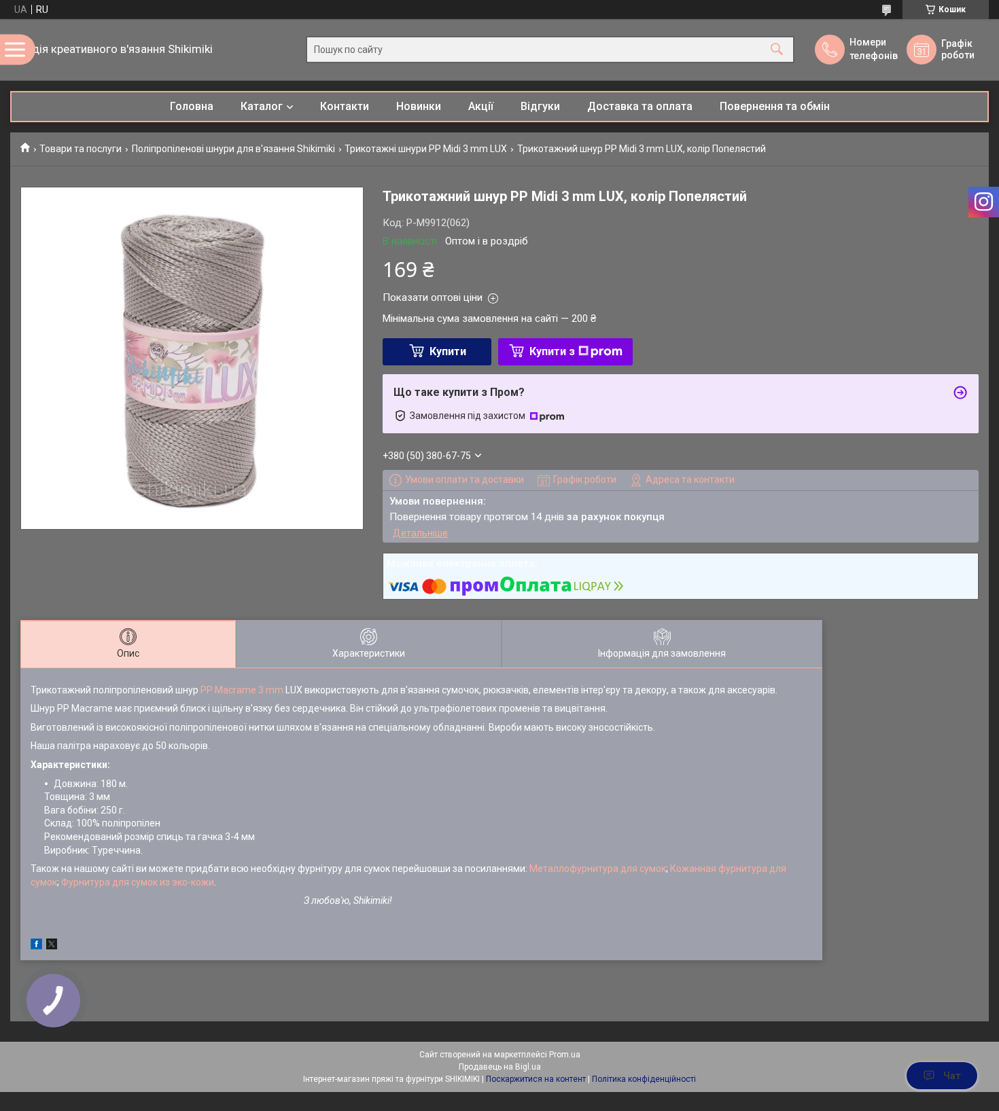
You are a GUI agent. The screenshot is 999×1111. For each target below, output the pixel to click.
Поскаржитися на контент (536, 1079)
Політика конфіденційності (644, 1079)
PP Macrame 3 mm (241, 690)
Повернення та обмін (775, 106)
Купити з (552, 351)
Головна (191, 106)
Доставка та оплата (640, 106)
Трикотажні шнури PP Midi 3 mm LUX (426, 148)
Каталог (262, 106)
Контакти (344, 106)
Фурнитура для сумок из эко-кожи (137, 882)
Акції (480, 106)
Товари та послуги (80, 148)
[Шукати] (776, 49)
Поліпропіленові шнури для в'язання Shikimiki (233, 148)
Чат (952, 1075)
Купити (448, 351)
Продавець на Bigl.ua (500, 1067)
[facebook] (36, 946)
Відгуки (540, 106)
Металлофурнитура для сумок (597, 868)
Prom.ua (564, 1054)
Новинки (418, 106)
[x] (51, 946)
